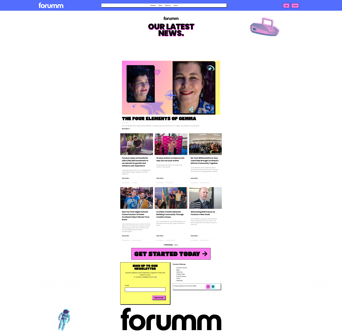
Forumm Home (181, 268)
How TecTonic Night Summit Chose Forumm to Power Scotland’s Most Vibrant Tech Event (135, 216)
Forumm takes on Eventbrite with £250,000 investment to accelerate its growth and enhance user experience (135, 162)
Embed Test (180, 274)
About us (168, 5)
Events (176, 5)
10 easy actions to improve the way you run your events (170, 159)
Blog (177, 270)
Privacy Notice (179, 286)
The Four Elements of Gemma (159, 118)
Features (153, 5)
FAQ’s (160, 5)
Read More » (126, 129)
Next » (176, 245)
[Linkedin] (213, 286)
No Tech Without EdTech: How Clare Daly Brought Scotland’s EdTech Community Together (205, 160)
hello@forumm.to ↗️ (149, 277)
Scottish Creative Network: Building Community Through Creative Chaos (170, 214)
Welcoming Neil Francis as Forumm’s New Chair (203, 213)
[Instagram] (208, 286)
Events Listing (181, 276)
